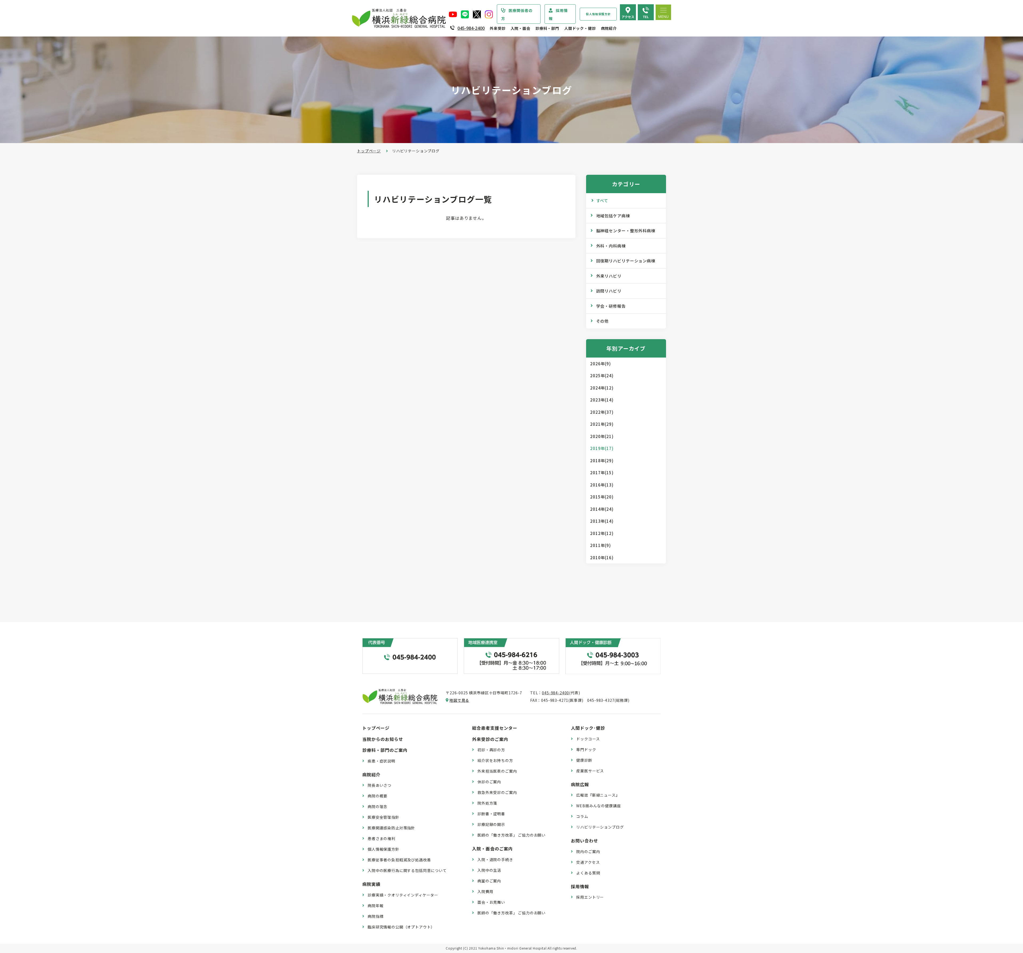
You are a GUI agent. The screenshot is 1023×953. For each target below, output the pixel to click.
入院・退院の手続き (495, 859)
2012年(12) (602, 533)
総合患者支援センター (494, 728)
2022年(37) (602, 412)
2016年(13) (602, 485)
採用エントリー (590, 897)
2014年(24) (602, 509)
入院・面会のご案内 (492, 848)
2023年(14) (602, 400)
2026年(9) (600, 363)
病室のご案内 (489, 880)
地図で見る (459, 700)
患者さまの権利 (381, 838)
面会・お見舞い (491, 902)
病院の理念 (377, 806)
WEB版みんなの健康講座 (598, 805)
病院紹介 (609, 28)
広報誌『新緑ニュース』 (597, 795)
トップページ (369, 150)
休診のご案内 (489, 781)
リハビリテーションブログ (600, 827)
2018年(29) (602, 460)
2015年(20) (602, 497)
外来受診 (497, 28)
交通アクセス (588, 862)
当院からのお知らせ (382, 739)
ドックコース (588, 738)
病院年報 (375, 905)
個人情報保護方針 (598, 14)
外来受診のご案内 (490, 739)
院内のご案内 (588, 851)
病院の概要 (377, 795)
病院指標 (375, 916)
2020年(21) (602, 436)
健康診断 (584, 760)
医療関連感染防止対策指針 (391, 827)
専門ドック (586, 749)
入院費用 (485, 891)
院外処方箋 (487, 803)
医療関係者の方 (517, 14)
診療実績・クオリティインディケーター (403, 895)
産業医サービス (590, 770)
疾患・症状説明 (381, 761)
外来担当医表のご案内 (497, 771)
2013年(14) (602, 521)
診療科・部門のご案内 (385, 750)
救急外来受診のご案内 (497, 792)
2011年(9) (600, 545)
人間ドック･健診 (588, 728)
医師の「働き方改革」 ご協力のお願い (511, 835)
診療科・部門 (547, 28)
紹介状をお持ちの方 (495, 760)
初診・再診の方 (491, 749)
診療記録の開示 (491, 824)
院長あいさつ (379, 785)
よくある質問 (588, 872)
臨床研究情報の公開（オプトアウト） (401, 927)
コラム (582, 816)
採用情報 (558, 14)
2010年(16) (602, 557)
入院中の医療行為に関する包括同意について (407, 870)
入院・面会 (520, 28)
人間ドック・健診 (580, 28)
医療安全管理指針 (383, 817)
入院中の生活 (489, 870)
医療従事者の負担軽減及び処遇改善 (399, 859)
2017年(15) (602, 472)
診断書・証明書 (491, 813)
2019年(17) (602, 448)
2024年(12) (602, 388)
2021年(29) (602, 424)
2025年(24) (602, 375)
